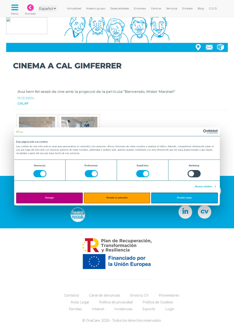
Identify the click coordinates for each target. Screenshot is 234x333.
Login (169, 309)
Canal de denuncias (104, 295)
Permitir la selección (117, 198)
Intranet (98, 309)
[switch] (91, 173)
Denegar (49, 198)
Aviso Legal (80, 302)
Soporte (148, 309)
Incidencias (123, 309)
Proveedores (169, 295)
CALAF (23, 103)
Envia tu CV (139, 295)
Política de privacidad (116, 302)
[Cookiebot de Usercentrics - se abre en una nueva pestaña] (198, 132)
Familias (75, 309)
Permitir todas (184, 198)
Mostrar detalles (203, 186)
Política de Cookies (158, 302)
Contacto (71, 295)
